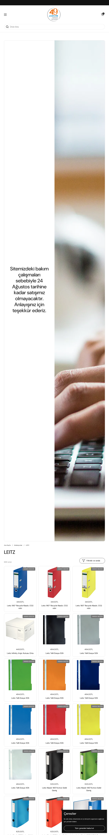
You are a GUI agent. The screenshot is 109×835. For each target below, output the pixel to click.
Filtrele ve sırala (93, 560)
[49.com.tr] (54, 14)
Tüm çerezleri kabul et (84, 828)
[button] (102, 14)
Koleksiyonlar (18, 545)
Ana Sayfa (7, 545)
